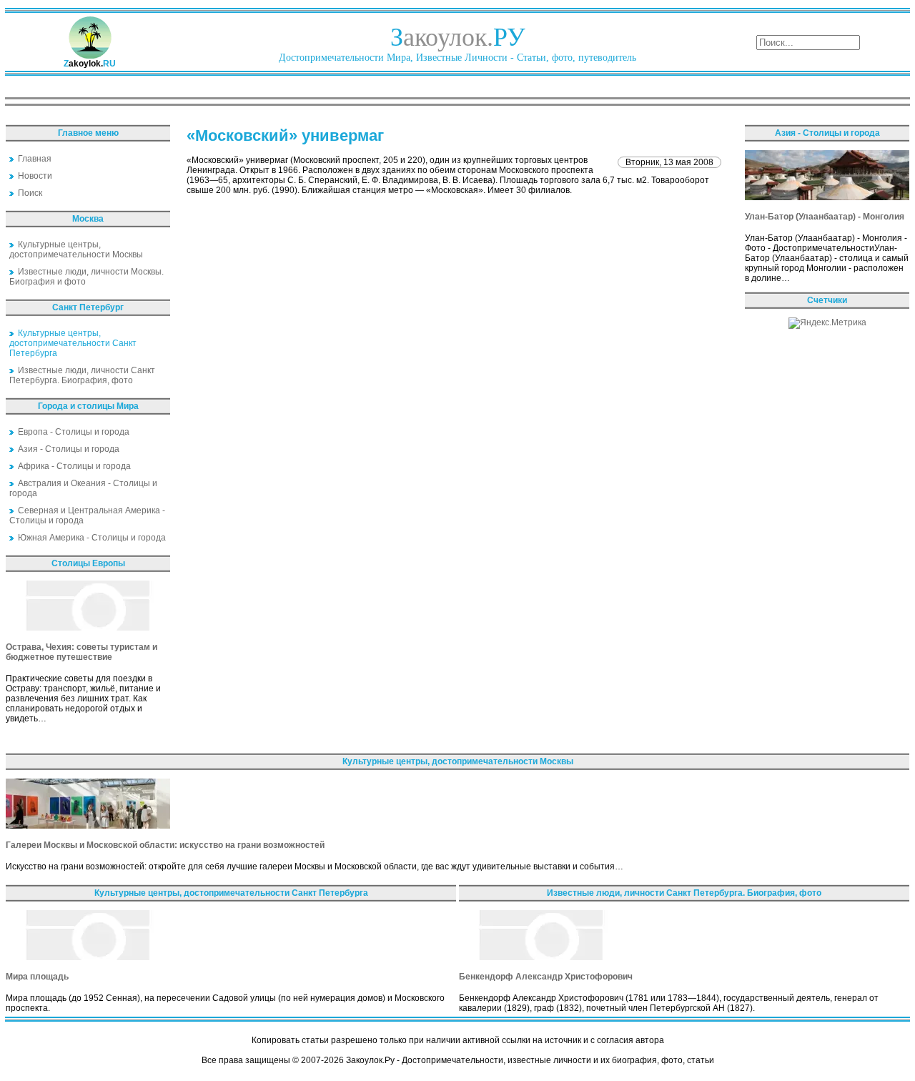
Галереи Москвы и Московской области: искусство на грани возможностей (165, 845)
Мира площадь (37, 977)
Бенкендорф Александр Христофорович (546, 977)
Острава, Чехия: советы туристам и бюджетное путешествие (81, 652)
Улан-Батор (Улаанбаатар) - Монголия (824, 217)
